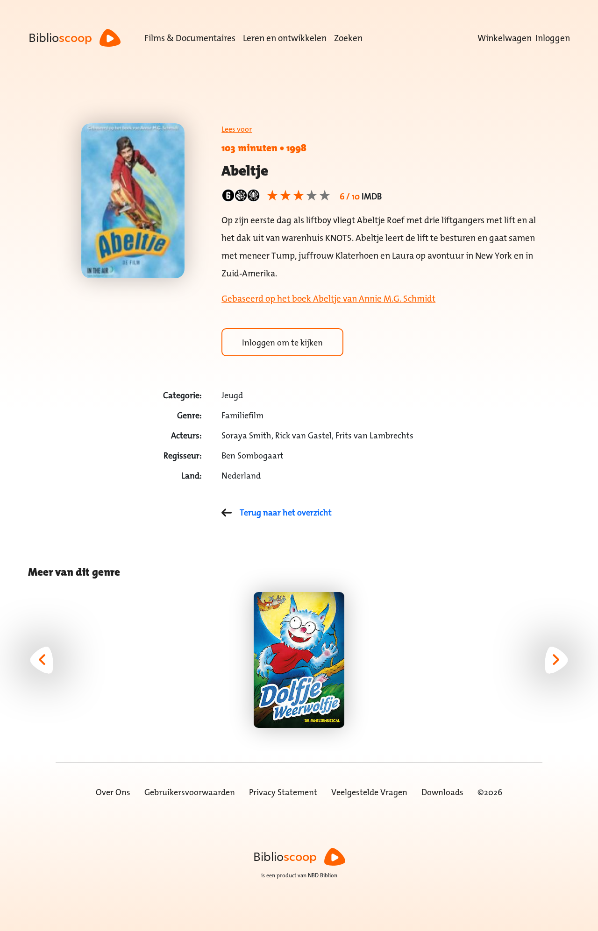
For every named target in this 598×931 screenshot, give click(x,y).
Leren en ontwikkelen (285, 38)
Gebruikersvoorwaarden (189, 792)
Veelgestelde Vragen (369, 792)
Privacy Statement (283, 792)
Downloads (442, 792)
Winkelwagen (504, 38)
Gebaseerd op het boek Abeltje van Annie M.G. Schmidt (328, 298)
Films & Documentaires (189, 38)
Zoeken (348, 38)
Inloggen (552, 38)
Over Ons (113, 792)
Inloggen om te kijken (282, 342)
